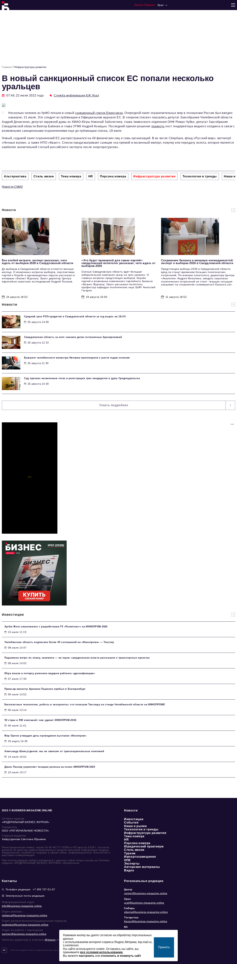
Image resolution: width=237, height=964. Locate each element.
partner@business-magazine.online (24, 933)
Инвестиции (133, 819)
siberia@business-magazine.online (146, 912)
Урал (127, 898)
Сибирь (129, 908)
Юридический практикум (143, 846)
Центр (128, 889)
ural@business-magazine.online (144, 902)
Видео (129, 870)
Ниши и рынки (135, 826)
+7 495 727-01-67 (44, 889)
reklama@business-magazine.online (24, 915)
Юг (126, 926)
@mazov (50, 939)
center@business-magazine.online (145, 893)
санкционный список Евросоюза (99, 112)
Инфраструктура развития (30, 67)
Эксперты (132, 863)
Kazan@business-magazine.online (145, 921)
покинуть (158, 126)
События (131, 822)
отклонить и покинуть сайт (121, 955)
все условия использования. (101, 952)
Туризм (130, 853)
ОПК (127, 860)
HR (126, 839)
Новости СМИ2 (12, 186)
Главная (7, 67)
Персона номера (137, 843)
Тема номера (134, 836)
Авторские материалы (142, 866)
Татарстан (131, 917)
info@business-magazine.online (22, 905)
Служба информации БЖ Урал (76, 95)
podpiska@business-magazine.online (25, 924)
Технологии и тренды (141, 829)
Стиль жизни (134, 849)
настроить (86, 955)
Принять (164, 947)
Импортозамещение (140, 856)
